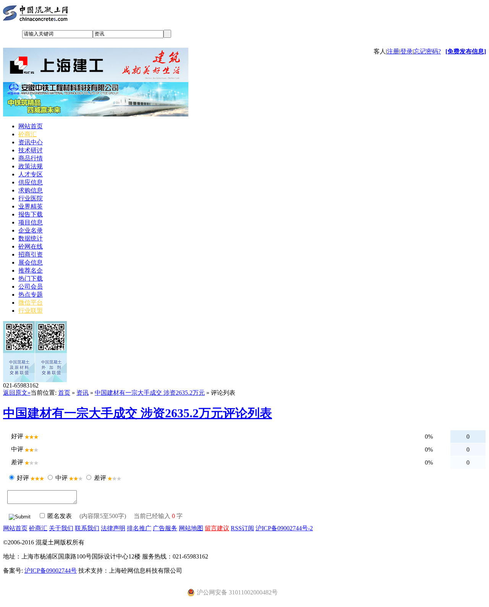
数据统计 (30, 238)
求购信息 (30, 190)
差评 (100, 478)
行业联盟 (30, 310)
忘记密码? (427, 51)
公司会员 (30, 286)
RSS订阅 (242, 528)
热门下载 (30, 278)
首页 (64, 392)
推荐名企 (30, 270)
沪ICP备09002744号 (50, 570)
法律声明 (113, 528)
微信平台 (30, 302)
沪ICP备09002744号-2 (284, 528)
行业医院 (30, 198)
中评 (61, 478)
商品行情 (30, 158)
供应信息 (30, 182)
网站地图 (191, 528)
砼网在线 (30, 246)
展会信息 (30, 262)
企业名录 (30, 230)
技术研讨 (30, 150)
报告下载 (30, 214)
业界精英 (30, 206)
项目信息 (30, 222)
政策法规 (30, 166)
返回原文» (17, 392)
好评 (23, 478)
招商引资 (30, 254)
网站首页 (30, 126)
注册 (393, 51)
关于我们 (61, 528)
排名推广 (139, 528)
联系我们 (87, 528)
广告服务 (165, 528)
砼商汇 (27, 134)
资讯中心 (30, 142)
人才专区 (30, 174)
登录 (406, 51)
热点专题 (30, 294)
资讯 (82, 392)
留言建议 (217, 528)
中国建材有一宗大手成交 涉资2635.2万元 (150, 392)
